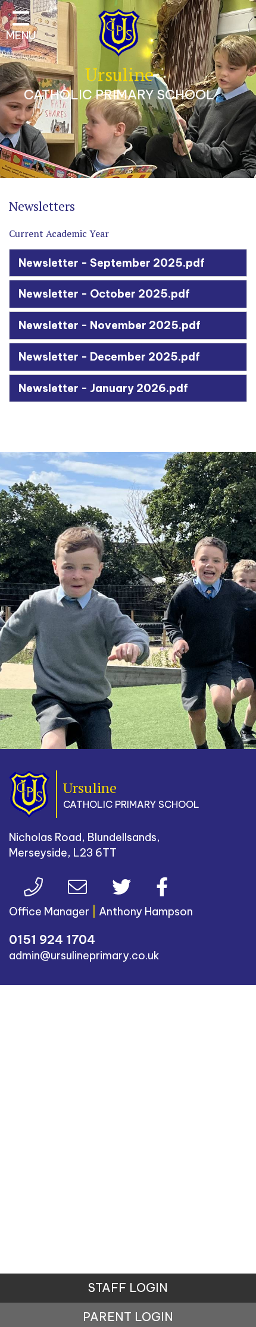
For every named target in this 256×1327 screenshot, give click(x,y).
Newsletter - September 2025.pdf (111, 263)
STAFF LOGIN (128, 1287)
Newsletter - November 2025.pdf (109, 325)
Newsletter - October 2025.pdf (104, 294)
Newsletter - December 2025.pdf (109, 357)
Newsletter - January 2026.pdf (103, 388)
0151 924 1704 (52, 939)
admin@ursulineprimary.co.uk (84, 955)
